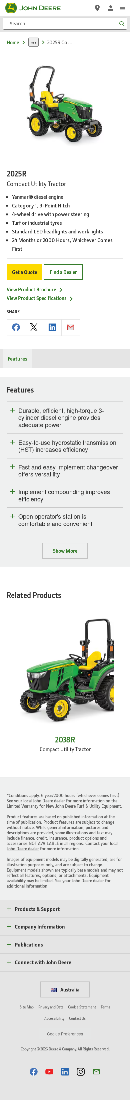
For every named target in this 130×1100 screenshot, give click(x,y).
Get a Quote (24, 272)
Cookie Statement (82, 1006)
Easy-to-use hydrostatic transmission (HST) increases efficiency (67, 446)
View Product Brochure (31, 289)
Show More (65, 550)
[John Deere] (37, 8)
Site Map (27, 1006)
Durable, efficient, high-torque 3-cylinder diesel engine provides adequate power (61, 417)
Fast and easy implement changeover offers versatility (68, 470)
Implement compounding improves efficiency (64, 495)
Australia (69, 989)
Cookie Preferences (65, 1033)
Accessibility (54, 1018)
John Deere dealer (23, 848)
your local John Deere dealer (39, 800)
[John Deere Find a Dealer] (97, 8)
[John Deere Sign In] (110, 8)
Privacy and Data (50, 1006)
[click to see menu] (122, 8)
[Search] (121, 24)
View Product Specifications (36, 298)
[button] (34, 1071)
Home (13, 42)
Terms (105, 1006)
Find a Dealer (63, 272)
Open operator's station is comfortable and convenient (55, 520)
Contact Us (77, 1018)
